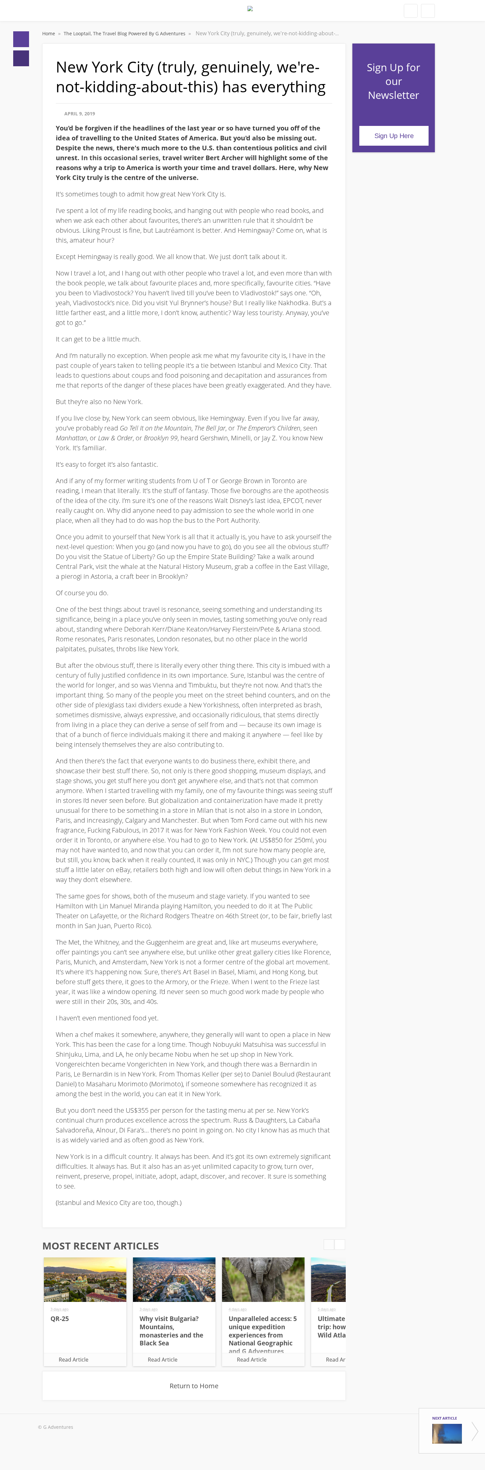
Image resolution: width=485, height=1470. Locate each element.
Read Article (73, 1359)
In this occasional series (120, 157)
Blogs (21, 58)
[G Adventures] (250, 12)
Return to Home (194, 1385)
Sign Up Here (394, 135)
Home (21, 39)
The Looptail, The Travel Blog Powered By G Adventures (125, 33)
